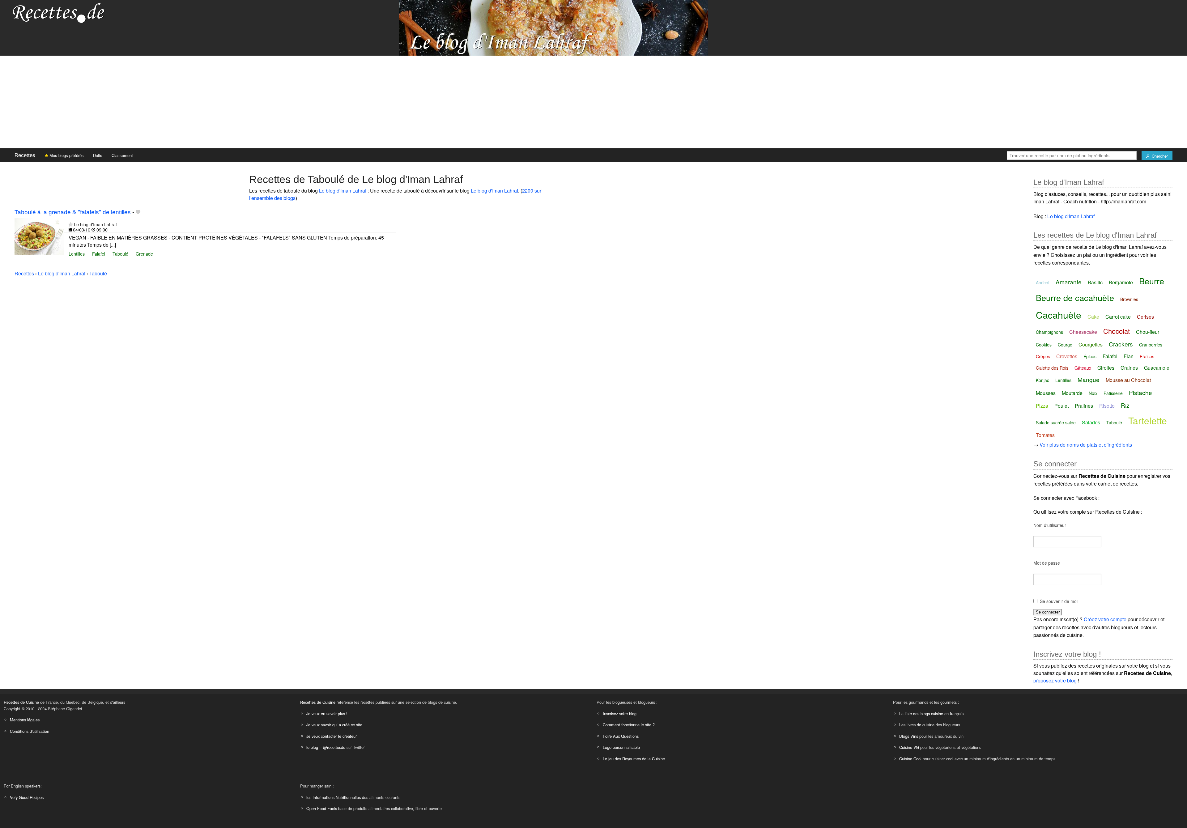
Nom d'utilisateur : (1051, 525)
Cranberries (1150, 345)
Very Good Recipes (27, 797)
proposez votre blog (1055, 680)
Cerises (1145, 316)
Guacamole (1156, 367)
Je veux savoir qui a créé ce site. (335, 725)
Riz (1125, 405)
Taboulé (120, 253)
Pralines (1084, 405)
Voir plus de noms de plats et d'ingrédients (1086, 444)
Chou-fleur (1147, 331)
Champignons (1049, 332)
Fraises (1147, 356)
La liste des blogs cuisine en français (931, 713)
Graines (1129, 367)
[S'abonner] (71, 224)
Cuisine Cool (910, 759)
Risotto (1107, 405)
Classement (122, 155)
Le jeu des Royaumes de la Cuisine (634, 759)
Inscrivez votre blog (619, 713)
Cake (1093, 316)
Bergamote (1121, 282)
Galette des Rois (1052, 368)
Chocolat (1116, 331)
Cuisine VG (909, 747)
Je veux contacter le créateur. (332, 736)
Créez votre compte (1105, 619)
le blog (312, 747)
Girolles (1105, 367)
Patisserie (1113, 393)
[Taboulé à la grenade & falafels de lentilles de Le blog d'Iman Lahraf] (39, 235)
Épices (1089, 356)
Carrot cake (1118, 316)
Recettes (25, 155)
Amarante (1069, 282)
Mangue (1089, 379)
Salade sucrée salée (1056, 422)
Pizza (1042, 405)
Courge (1065, 345)
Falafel (98, 253)
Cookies (1044, 345)
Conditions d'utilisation (29, 731)
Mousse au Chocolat (1128, 380)
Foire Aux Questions (621, 736)
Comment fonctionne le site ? (629, 725)
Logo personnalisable (621, 747)
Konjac (1042, 380)
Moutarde (1072, 393)
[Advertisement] (593, 102)
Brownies (1129, 299)
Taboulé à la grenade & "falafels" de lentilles (73, 212)
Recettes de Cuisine (21, 702)
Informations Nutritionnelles (337, 797)
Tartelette (1147, 420)
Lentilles (77, 253)
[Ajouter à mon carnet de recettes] (138, 212)
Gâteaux (1082, 368)
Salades (1091, 422)
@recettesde (334, 747)
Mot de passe (1046, 563)
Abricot (1042, 282)
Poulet (1061, 405)
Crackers (1121, 344)
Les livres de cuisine (916, 725)
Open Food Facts (321, 808)
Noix (1093, 393)
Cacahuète (1058, 314)
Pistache (1140, 392)
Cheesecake (1083, 331)
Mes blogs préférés (66, 155)
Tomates (1045, 435)
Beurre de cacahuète (1075, 297)
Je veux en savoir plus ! (326, 713)
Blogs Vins (908, 736)
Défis (97, 155)
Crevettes (1066, 356)
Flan (1129, 356)
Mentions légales (25, 720)
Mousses (1046, 393)
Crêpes (1043, 356)
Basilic (1095, 282)
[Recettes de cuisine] (59, 12)
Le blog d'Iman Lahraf (342, 190)
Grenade (144, 253)
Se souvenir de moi (1059, 601)
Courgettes (1091, 344)
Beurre (1151, 281)
